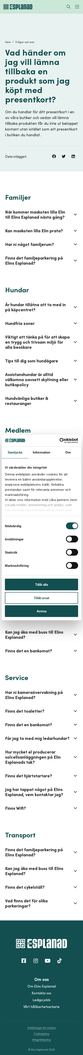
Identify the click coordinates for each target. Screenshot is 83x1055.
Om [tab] (68, 452)
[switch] (72, 539)
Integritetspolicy (41, 1039)
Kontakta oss (41, 993)
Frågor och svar (25, 42)
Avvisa (41, 611)
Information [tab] (41, 452)
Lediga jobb (41, 1000)
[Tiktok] (59, 960)
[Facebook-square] (23, 960)
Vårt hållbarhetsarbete (41, 1007)
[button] (54, 156)
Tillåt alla (41, 584)
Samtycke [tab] (15, 452)
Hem (8, 42)
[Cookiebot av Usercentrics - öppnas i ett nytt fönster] (59, 440)
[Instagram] (35, 960)
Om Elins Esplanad (41, 986)
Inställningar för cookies (41, 1027)
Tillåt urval (41, 598)
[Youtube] (47, 960)
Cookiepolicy (41, 1033)
